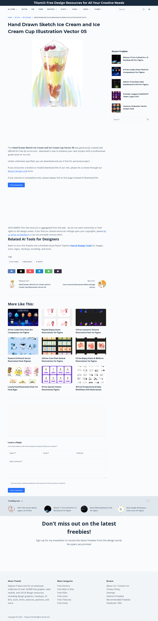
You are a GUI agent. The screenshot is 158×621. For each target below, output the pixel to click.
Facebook (111, 603)
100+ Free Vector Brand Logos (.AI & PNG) (27, 509)
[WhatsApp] (48, 271)
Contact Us (123, 585)
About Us (111, 585)
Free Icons (62, 596)
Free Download (16, 185)
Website (80, 453)
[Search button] (144, 9)
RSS (120, 603)
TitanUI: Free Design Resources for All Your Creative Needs (79, 3)
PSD (32, 9)
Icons (74, 9)
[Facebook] (11, 271)
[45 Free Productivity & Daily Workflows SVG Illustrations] (91, 374)
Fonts (85, 9)
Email (46, 453)
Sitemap (111, 592)
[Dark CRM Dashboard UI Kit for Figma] (84, 509)
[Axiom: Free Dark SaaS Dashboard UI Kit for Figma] (116, 83)
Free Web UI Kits (65, 589)
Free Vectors (63, 585)
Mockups (50, 9)
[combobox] (129, 119)
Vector (24, 9)
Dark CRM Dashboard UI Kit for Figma (101, 509)
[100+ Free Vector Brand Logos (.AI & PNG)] (11, 509)
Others (97, 9)
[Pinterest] (30, 271)
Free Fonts (62, 603)
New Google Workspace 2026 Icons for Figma (136, 509)
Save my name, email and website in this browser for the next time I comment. (38, 483)
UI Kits (63, 9)
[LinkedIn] (39, 271)
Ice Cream (14, 262)
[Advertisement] (56, 126)
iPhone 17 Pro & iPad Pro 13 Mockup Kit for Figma (65, 509)
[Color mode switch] (149, 9)
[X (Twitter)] (21, 271)
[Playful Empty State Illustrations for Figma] (57, 317)
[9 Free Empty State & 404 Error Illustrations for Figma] (91, 346)
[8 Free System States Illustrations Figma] (57, 374)
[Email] (58, 271)
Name (13, 453)
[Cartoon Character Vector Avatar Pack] (116, 107)
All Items (11, 9)
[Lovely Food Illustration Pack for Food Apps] (23, 374)
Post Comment (16, 490)
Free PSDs (62, 592)
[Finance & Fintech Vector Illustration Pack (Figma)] (23, 346)
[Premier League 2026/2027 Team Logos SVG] (116, 95)
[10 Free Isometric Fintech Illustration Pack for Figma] (91, 317)
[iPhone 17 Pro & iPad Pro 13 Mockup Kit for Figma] (116, 59)
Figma (41, 9)
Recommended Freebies (118, 599)
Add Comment (16, 461)
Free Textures (64, 599)
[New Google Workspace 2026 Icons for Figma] (120, 509)
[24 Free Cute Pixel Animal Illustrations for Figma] (57, 346)
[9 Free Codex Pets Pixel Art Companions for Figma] (23, 317)
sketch (39, 262)
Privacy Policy (113, 589)
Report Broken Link (17, 171)
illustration (27, 262)
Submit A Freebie (115, 596)
